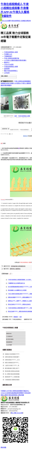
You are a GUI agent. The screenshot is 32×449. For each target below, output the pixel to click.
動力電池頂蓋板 (9, 339)
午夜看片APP (8, 54)
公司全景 (7, 73)
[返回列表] (5, 129)
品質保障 (7, 68)
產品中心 (7, 62)
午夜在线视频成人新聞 (11, 66)
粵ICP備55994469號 (17, 413)
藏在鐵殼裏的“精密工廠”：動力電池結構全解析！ (13, 368)
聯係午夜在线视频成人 (11, 395)
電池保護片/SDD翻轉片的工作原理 (17, 290)
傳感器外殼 (8, 333)
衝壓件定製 (5, 83)
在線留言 (24, 20)
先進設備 (13, 393)
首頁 (15, 116)
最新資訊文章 (7, 385)
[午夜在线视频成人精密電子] (10, 28)
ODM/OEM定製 (8, 64)
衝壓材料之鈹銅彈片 (15, 268)
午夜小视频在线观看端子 (16, 391)
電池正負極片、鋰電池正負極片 (19, 304)
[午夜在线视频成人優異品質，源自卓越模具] (16, 101)
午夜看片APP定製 (14, 83)
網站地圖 (21, 395)
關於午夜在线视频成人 (11, 70)
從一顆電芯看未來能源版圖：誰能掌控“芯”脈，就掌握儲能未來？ (13, 374)
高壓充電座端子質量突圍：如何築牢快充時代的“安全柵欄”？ (13, 357)
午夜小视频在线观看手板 (11, 58)
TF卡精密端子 (9, 336)
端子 (21, 316)
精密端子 (25, 136)
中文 (2, 20)
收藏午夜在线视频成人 (14, 20)
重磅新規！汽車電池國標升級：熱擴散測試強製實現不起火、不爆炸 (13, 376)
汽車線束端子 (8, 56)
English (5, 20)
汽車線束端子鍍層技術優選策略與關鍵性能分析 (13, 379)
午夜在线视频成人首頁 (11, 52)
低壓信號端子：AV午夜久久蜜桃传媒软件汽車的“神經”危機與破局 (13, 359)
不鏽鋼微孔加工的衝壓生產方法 (16, 283)
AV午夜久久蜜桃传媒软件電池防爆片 (15, 60)
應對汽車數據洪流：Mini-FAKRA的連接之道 (13, 362)
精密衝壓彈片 (9, 342)
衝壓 (19, 148)
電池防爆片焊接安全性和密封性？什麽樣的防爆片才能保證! (13, 371)
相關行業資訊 (7, 350)
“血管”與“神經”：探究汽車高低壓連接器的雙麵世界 (13, 365)
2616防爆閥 (9, 345)
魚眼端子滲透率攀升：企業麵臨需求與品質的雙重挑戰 (13, 354)
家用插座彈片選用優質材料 (18, 266)
